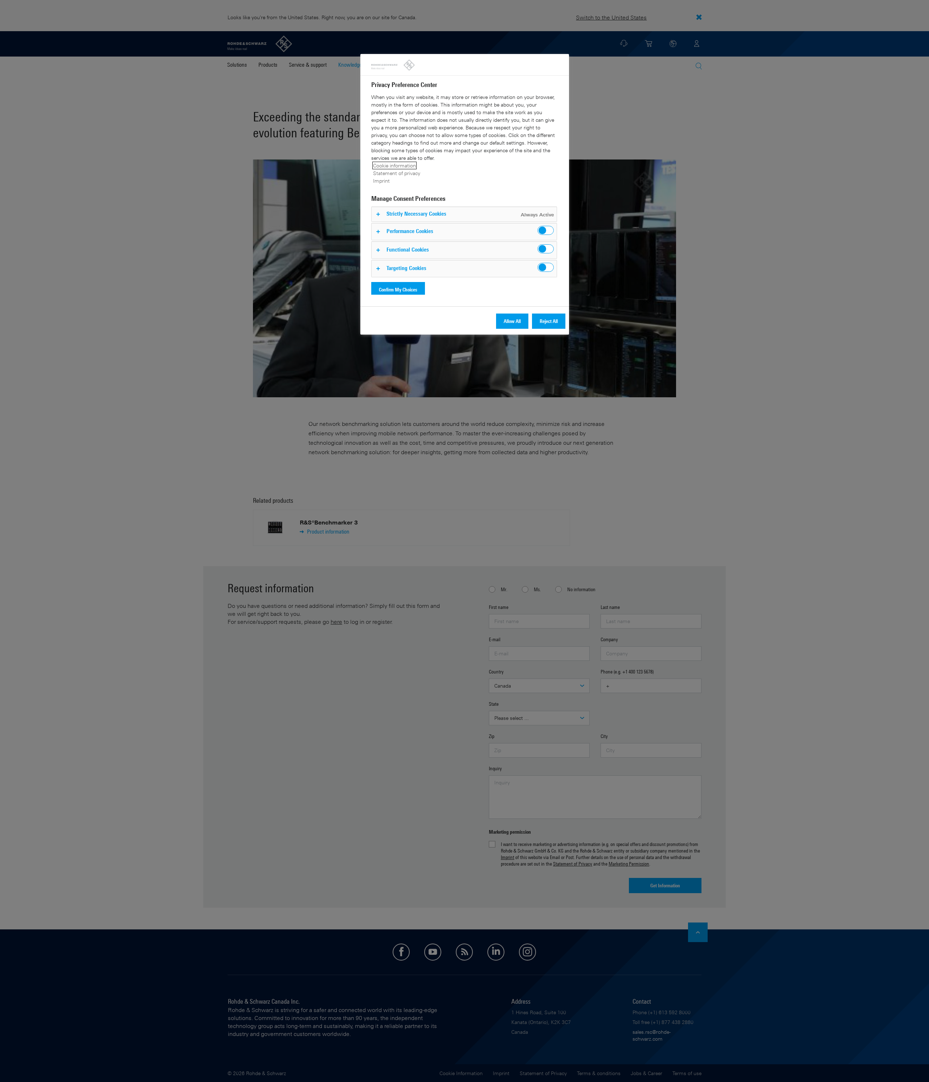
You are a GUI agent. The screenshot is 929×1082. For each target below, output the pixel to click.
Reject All (549, 321)
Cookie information (394, 165)
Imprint (381, 181)
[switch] (545, 230)
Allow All (512, 321)
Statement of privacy (396, 173)
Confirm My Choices (398, 289)
